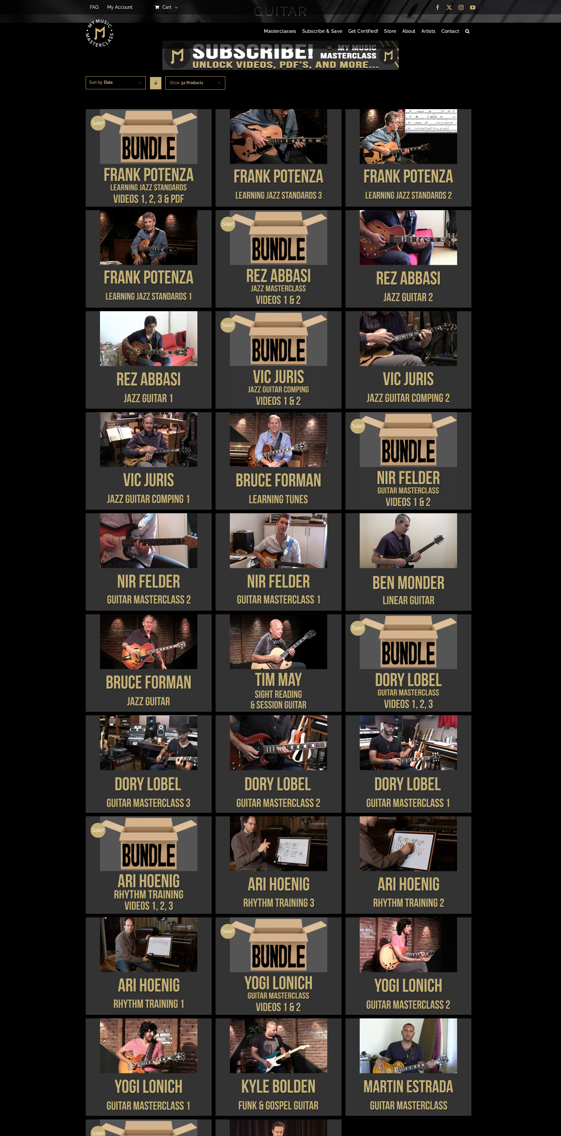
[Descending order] (155, 83)
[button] (467, 31)
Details (148, 158)
